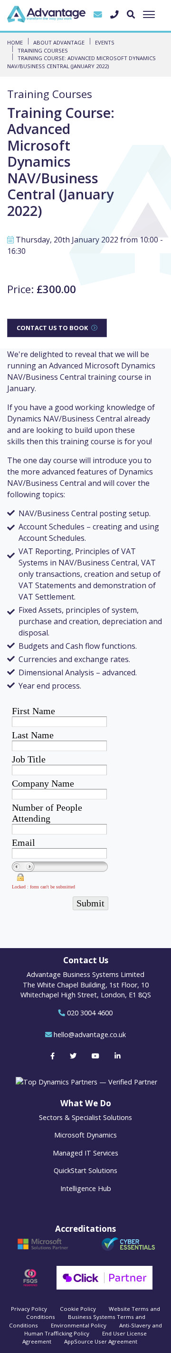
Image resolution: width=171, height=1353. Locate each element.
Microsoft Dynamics (85, 1134)
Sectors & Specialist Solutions (85, 1117)
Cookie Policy (78, 1308)
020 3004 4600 (90, 1012)
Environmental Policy (78, 1325)
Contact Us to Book (52, 327)
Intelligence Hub (85, 1188)
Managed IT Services (85, 1152)
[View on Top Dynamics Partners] (85, 1081)
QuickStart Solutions (85, 1170)
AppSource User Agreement (100, 1341)
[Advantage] (46, 14)
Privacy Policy (29, 1308)
